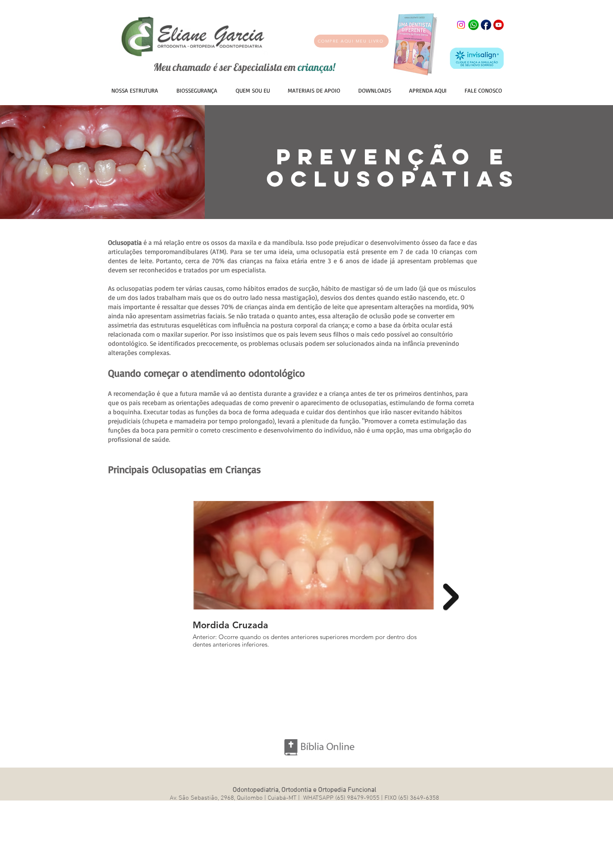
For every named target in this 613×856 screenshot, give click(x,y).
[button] (314, 90)
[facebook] (486, 25)
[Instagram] (461, 25)
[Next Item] (451, 597)
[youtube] (498, 25)
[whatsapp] (473, 25)
